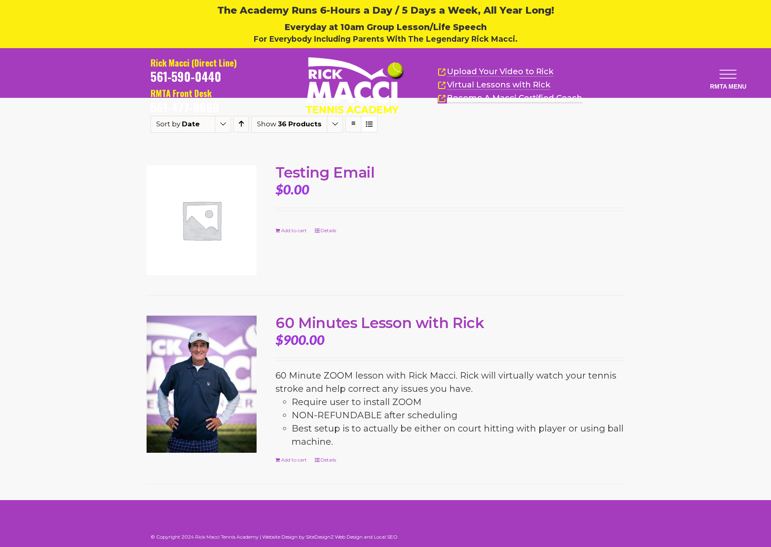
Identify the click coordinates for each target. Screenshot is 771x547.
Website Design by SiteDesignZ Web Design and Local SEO (330, 537)
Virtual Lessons (499, 84)
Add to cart (294, 230)
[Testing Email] (202, 220)
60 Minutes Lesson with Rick (379, 323)
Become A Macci (514, 98)
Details (328, 230)
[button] (728, 74)
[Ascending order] (241, 124)
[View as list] (369, 124)
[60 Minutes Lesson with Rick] (202, 384)
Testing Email (324, 172)
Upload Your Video (500, 71)
